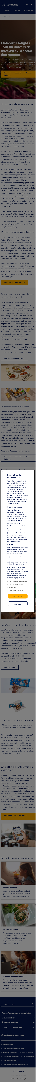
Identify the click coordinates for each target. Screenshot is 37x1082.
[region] (18, 541)
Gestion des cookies (16, 584)
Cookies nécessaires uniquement (18, 603)
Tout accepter (17, 596)
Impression (12, 587)
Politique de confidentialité (18, 581)
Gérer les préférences (16, 590)
